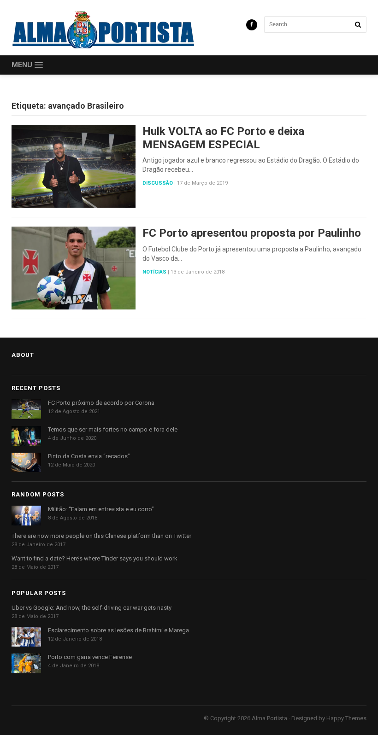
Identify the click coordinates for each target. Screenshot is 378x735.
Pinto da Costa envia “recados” (89, 456)
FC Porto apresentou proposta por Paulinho (251, 233)
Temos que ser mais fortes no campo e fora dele (112, 429)
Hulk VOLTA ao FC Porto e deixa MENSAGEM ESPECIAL (223, 138)
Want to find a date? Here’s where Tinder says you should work (94, 558)
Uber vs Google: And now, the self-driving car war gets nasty (91, 607)
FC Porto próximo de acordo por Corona (101, 402)
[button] (27, 65)
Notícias (154, 272)
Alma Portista (269, 718)
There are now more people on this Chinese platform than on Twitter (101, 535)
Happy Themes (346, 718)
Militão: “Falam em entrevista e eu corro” (101, 509)
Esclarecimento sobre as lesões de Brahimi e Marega (118, 630)
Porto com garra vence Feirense (90, 656)
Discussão (157, 183)
